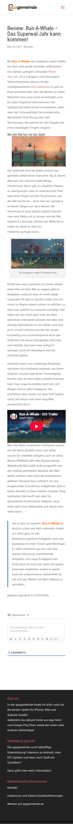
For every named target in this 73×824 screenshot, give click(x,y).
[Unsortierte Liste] (33, 639)
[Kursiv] (15, 639)
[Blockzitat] (38, 639)
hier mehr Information (36, 770)
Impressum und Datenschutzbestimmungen (35, 795)
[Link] (47, 639)
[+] (56, 638)
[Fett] (11, 639)
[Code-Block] (42, 639)
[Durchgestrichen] (24, 639)
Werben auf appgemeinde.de (25, 804)
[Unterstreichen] (20, 639)
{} (51, 638)
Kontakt (12, 787)
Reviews (28, 46)
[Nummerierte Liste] (29, 639)
